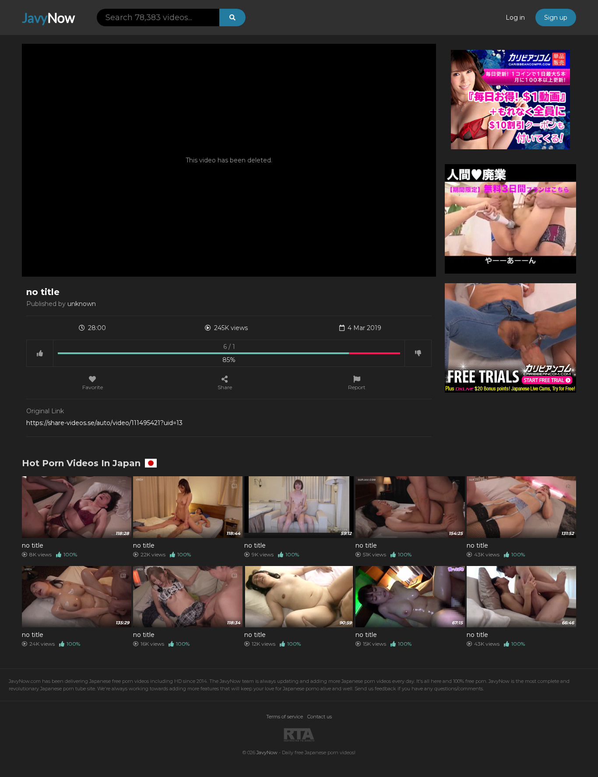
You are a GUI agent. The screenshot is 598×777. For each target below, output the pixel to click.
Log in (515, 17)
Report (357, 387)
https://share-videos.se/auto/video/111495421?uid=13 (104, 423)
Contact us (319, 717)
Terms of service (284, 717)
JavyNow (267, 752)
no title (32, 545)
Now (48, 17)
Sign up (555, 17)
